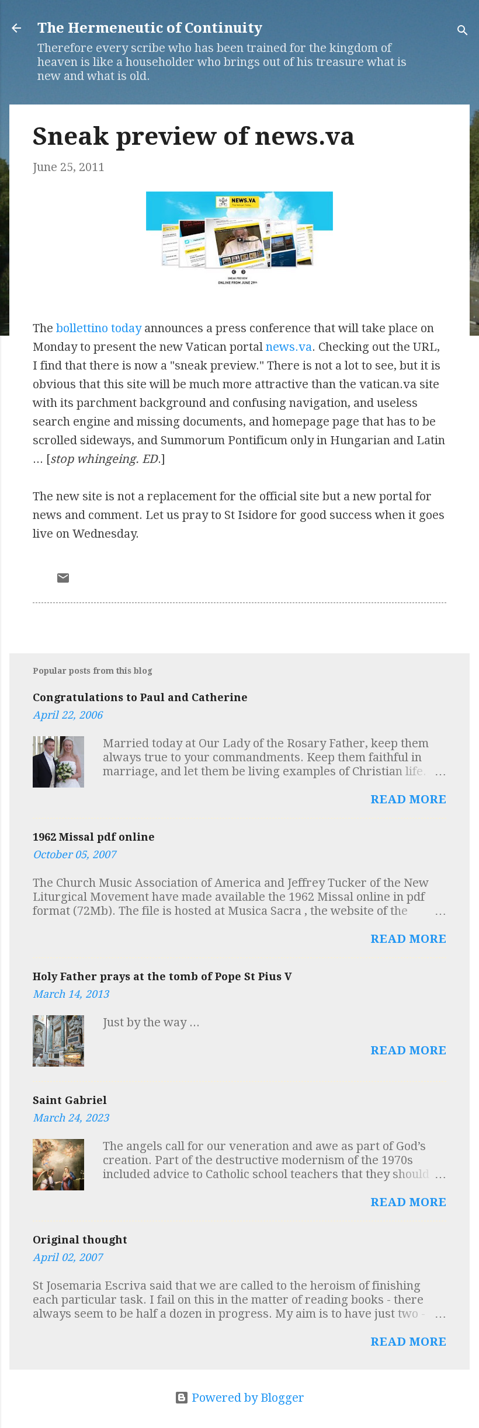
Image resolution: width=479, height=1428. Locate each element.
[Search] (463, 32)
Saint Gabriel (70, 1100)
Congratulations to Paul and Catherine (140, 697)
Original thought (80, 1240)
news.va (289, 347)
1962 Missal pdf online (94, 837)
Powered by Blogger (246, 1398)
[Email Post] (63, 581)
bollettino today (98, 328)
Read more (408, 799)
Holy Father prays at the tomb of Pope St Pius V (162, 976)
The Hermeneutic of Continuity (149, 28)
